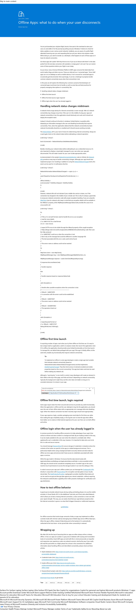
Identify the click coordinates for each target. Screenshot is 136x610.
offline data (67, 582)
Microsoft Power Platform (57, 599)
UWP (73, 582)
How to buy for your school (72, 595)
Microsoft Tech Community (49, 602)
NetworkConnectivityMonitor (67, 157)
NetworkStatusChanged (82, 162)
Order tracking (58, 592)
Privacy (45, 609)
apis (46, 582)
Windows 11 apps (128, 590)
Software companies (87, 602)
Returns (49, 592)
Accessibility (51, 604)
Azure (113, 599)
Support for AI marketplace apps (25, 602)
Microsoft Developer (124, 599)
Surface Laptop (15, 590)
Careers (109, 602)
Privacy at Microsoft (12, 604)
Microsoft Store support (36, 592)
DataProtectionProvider (57, 474)
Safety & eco (86, 609)
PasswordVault (57, 446)
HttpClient (43, 200)
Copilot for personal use (89, 590)
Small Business (104, 599)
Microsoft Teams (74, 599)
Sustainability (61, 604)
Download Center (19, 592)
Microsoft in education (124, 592)
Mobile (27, 18)
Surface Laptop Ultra (30, 590)
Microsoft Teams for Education (30, 595)
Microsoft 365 (41, 599)
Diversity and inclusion (37, 604)
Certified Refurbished (72, 592)
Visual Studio (100, 602)
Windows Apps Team (22, 27)
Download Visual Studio (47, 578)
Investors (24, 604)
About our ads (105, 609)
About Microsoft (118, 602)
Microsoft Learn (6, 602)
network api (52, 582)
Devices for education (8, 595)
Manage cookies (54, 609)
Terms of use (66, 609)
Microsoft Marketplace (69, 602)
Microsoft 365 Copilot (90, 599)
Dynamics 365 (30, 599)
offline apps (59, 582)
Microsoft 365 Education (51, 595)
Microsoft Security (17, 599)
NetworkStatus (47, 132)
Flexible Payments (108, 592)
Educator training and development (98, 595)
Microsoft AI (5, 599)
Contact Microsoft (34, 609)
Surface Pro (4, 590)
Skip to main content (8, 1)
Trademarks (76, 609)
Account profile (6, 592)
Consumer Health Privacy (10, 609)
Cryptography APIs (88, 469)
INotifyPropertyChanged (52, 367)
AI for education (12, 597)
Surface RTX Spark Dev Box (49, 590)
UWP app (78, 582)
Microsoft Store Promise (90, 592)
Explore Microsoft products (110, 590)
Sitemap (23, 609)
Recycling (95, 609)
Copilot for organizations (70, 590)
